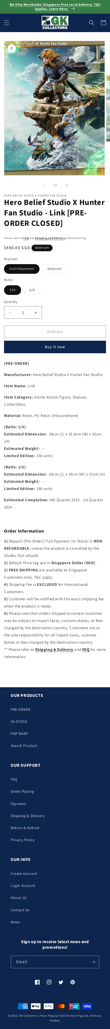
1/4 (15, 291)
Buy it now (55, 347)
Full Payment (25, 270)
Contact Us (20, 910)
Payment (18, 804)
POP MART (20, 733)
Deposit (57, 270)
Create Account (24, 873)
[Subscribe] (93, 962)
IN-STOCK (19, 721)
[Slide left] (43, 185)
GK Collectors (28, 1016)
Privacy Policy (23, 840)
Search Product (24, 746)
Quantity (10, 301)
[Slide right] (67, 185)
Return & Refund (25, 828)
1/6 (35, 291)
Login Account (23, 885)
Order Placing (22, 791)
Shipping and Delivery (50, 238)
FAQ (26, 238)
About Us (19, 898)
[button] (7, 23)
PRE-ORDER (20, 709)
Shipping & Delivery (28, 816)
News (15, 922)
